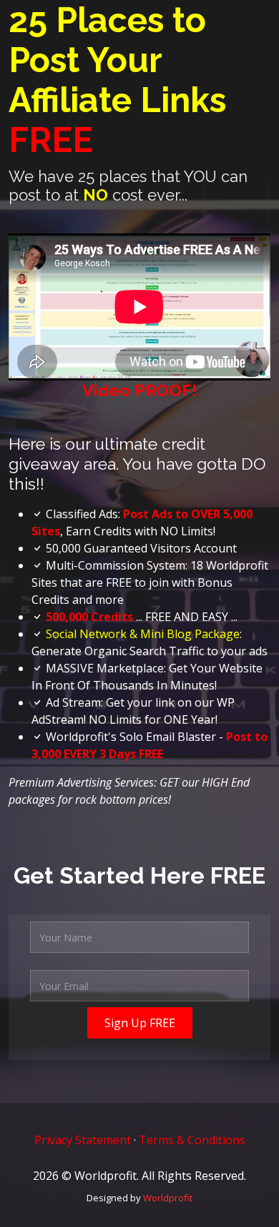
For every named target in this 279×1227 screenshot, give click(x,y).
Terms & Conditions (192, 1140)
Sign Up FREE (139, 1023)
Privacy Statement (82, 1140)
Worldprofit (167, 1197)
